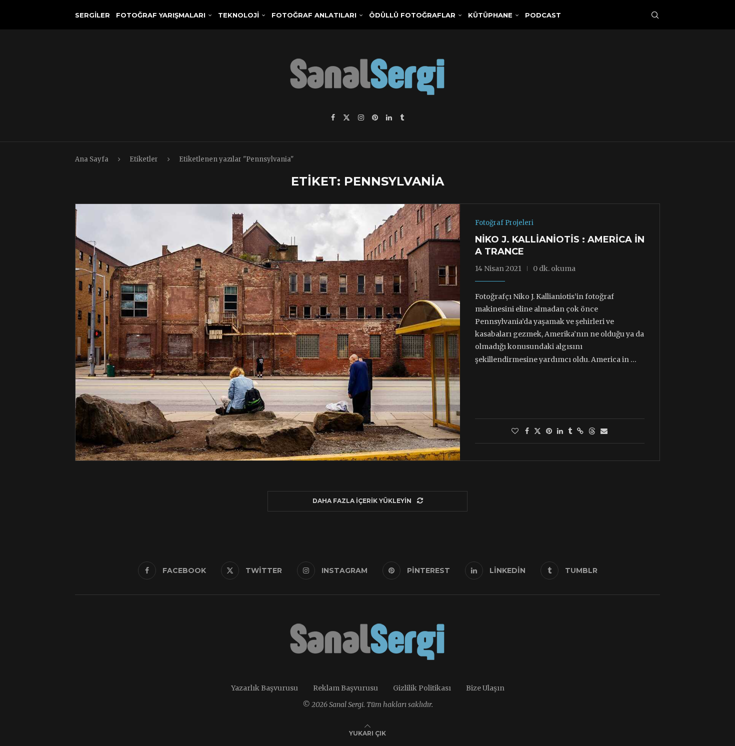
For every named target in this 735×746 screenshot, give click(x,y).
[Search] (655, 15)
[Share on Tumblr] (570, 431)
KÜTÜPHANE (490, 15)
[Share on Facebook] (527, 431)
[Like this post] (515, 431)
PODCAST (543, 15)
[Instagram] (361, 117)
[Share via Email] (604, 431)
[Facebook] (333, 117)
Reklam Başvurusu (345, 688)
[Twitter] (346, 117)
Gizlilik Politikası (422, 688)
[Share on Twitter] (537, 431)
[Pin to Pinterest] (549, 431)
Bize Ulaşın (485, 688)
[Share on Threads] (592, 431)
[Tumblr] (402, 117)
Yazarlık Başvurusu (264, 688)
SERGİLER (92, 15)
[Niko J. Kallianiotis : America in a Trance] (268, 332)
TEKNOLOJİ (238, 15)
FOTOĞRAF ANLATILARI (314, 15)
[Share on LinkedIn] (560, 431)
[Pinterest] (375, 117)
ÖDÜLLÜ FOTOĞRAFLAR (412, 15)
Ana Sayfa (91, 159)
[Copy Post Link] (580, 431)
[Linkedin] (389, 117)
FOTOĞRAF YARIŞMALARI (161, 15)
